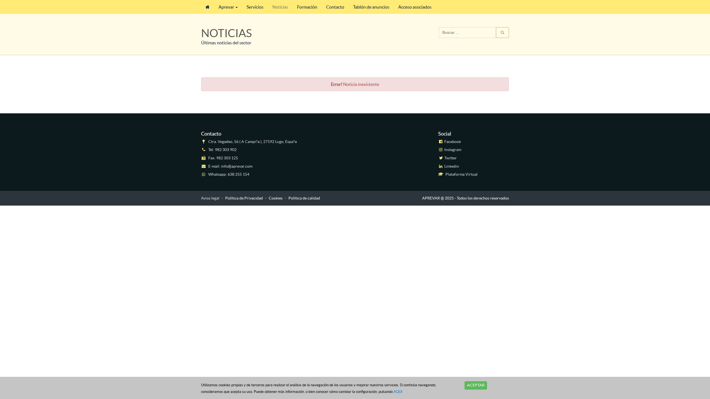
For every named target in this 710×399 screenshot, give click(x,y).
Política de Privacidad (244, 198)
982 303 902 (226, 149)
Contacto (335, 6)
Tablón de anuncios (371, 6)
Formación (307, 6)
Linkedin (451, 166)
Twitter (450, 158)
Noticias (280, 6)
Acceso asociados (415, 6)
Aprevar (226, 6)
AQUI (398, 392)
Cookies (276, 198)
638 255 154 (238, 174)
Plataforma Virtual (461, 174)
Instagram (452, 149)
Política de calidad (304, 198)
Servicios (255, 6)
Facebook (452, 141)
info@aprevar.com (236, 166)
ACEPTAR (476, 385)
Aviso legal (210, 198)
